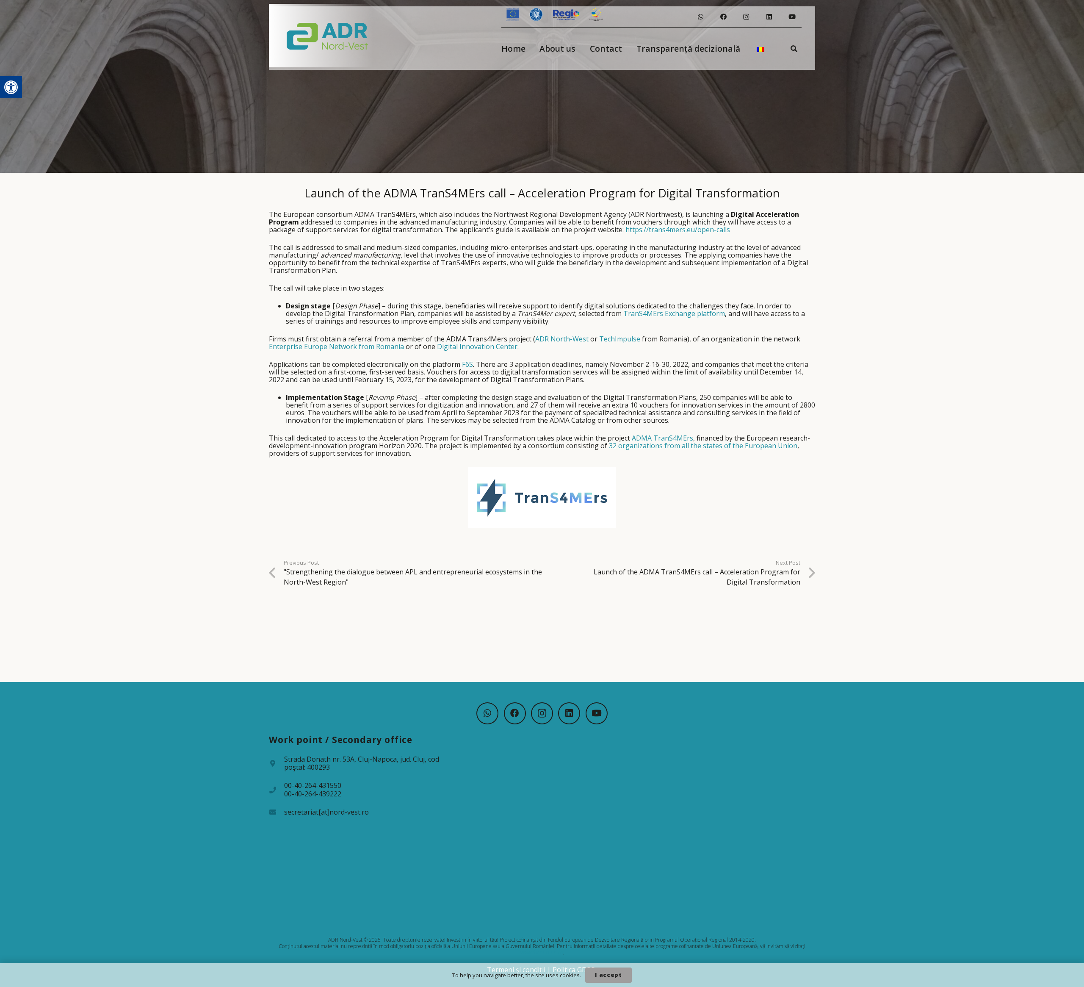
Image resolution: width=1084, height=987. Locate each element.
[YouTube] (791, 17)
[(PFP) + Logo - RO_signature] (327, 35)
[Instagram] (746, 17)
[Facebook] (723, 17)
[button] (11, 87)
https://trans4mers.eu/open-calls (677, 229)
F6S (467, 364)
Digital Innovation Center (477, 346)
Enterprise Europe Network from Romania (336, 346)
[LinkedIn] (769, 17)
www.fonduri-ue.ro (541, 952)
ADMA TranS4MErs (662, 438)
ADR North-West (562, 339)
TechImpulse (619, 339)
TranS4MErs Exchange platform (674, 313)
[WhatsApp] (700, 17)
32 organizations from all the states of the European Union (703, 445)
